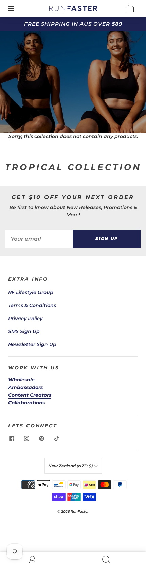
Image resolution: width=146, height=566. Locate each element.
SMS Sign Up (24, 331)
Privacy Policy (25, 318)
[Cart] (130, 8)
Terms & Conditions (32, 305)
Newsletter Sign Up (32, 344)
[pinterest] (41, 438)
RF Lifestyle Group (30, 292)
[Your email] (39, 239)
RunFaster (80, 511)
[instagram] (26, 438)
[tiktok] (56, 438)
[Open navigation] (15, 8)
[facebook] (11, 438)
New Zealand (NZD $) (71, 465)
